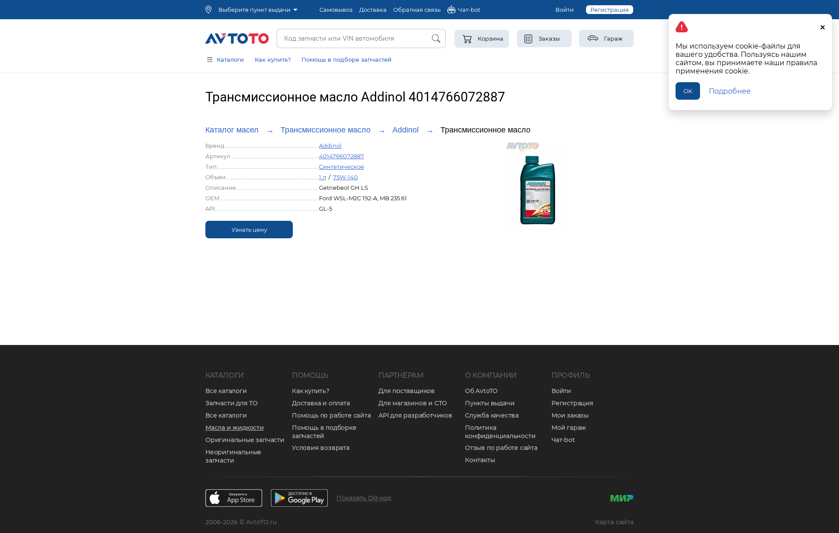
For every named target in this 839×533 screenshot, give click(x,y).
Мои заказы (570, 415)
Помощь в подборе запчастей (347, 59)
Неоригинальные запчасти (233, 456)
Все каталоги (226, 391)
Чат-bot (563, 440)
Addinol (405, 129)
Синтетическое (341, 166)
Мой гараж (568, 428)
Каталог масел (232, 129)
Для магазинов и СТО (412, 403)
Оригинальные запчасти (244, 440)
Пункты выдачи (489, 403)
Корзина (490, 38)
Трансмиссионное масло (326, 129)
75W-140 (345, 177)
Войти (564, 9)
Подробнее (730, 91)
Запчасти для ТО (231, 403)
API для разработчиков (415, 415)
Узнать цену (249, 229)
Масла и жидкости (234, 428)
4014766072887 (341, 156)
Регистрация (609, 9)
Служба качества (492, 415)
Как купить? (273, 59)
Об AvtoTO (481, 391)
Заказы (549, 38)
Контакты (480, 460)
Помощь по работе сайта (331, 415)
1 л (322, 177)
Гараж (613, 38)
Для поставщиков (406, 391)
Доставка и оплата (321, 403)
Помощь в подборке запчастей (324, 432)
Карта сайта (614, 522)
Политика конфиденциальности (500, 432)
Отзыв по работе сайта (501, 448)
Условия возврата (321, 448)
